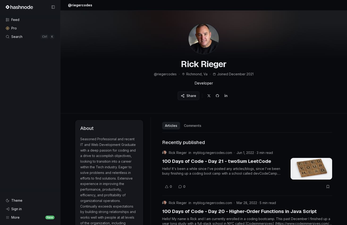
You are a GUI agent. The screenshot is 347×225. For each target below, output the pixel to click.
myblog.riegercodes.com (212, 153)
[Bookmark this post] (328, 186)
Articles (171, 126)
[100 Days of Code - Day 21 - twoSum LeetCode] (311, 169)
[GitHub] (217, 96)
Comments (192, 126)
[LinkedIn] (226, 96)
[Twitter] (209, 96)
